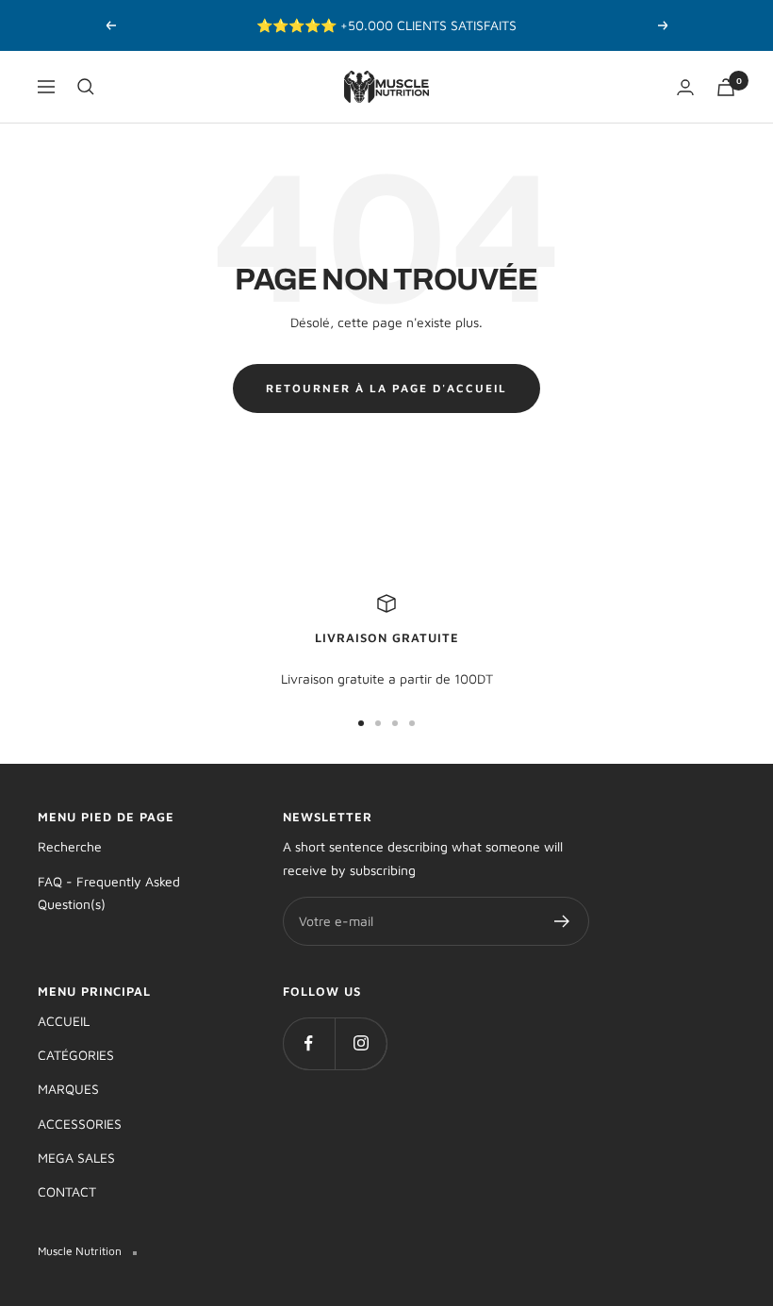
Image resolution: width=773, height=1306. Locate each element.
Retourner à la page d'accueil (386, 388)
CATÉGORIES (76, 1055)
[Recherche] (85, 86)
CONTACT (67, 1191)
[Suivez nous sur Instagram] (360, 1043)
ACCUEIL (64, 1021)
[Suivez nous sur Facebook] (309, 1043)
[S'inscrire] (562, 921)
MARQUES (68, 1089)
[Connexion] (685, 87)
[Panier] (725, 87)
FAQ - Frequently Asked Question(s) (109, 892)
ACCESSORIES (80, 1124)
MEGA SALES (76, 1157)
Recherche (70, 846)
